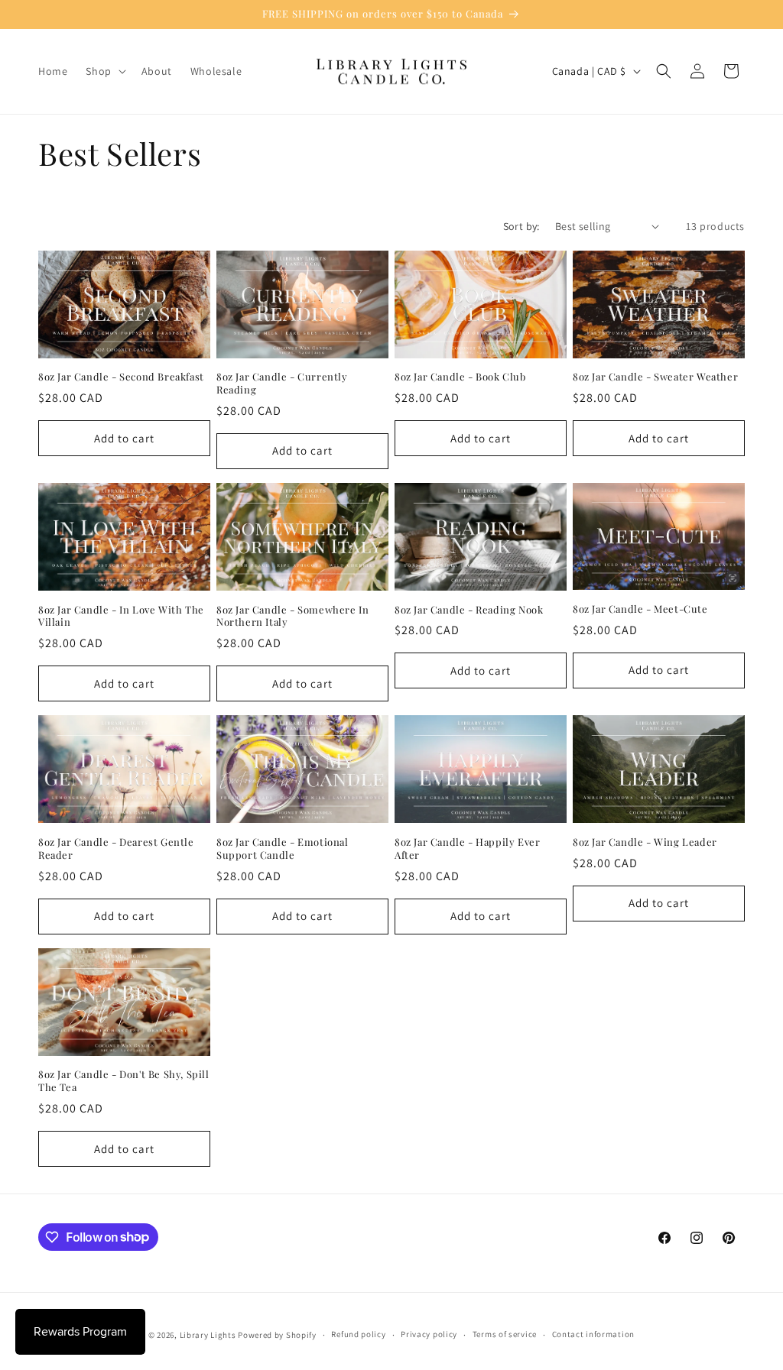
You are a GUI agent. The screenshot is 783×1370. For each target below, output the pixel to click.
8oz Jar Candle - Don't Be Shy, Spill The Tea (124, 1080)
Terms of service (505, 1334)
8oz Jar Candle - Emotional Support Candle (282, 848)
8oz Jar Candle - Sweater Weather (655, 377)
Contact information (593, 1334)
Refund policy (358, 1334)
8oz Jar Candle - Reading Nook (469, 610)
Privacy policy (429, 1334)
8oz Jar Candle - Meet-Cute (640, 609)
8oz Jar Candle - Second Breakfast (121, 377)
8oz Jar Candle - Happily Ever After (467, 848)
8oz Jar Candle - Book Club (460, 377)
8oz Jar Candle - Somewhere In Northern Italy (292, 616)
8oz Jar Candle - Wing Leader (645, 842)
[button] (104, 71)
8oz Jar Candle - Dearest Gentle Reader (116, 848)
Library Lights (208, 1335)
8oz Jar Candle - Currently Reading (282, 383)
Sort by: (521, 226)
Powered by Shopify (277, 1335)
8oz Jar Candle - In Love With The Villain (121, 616)
